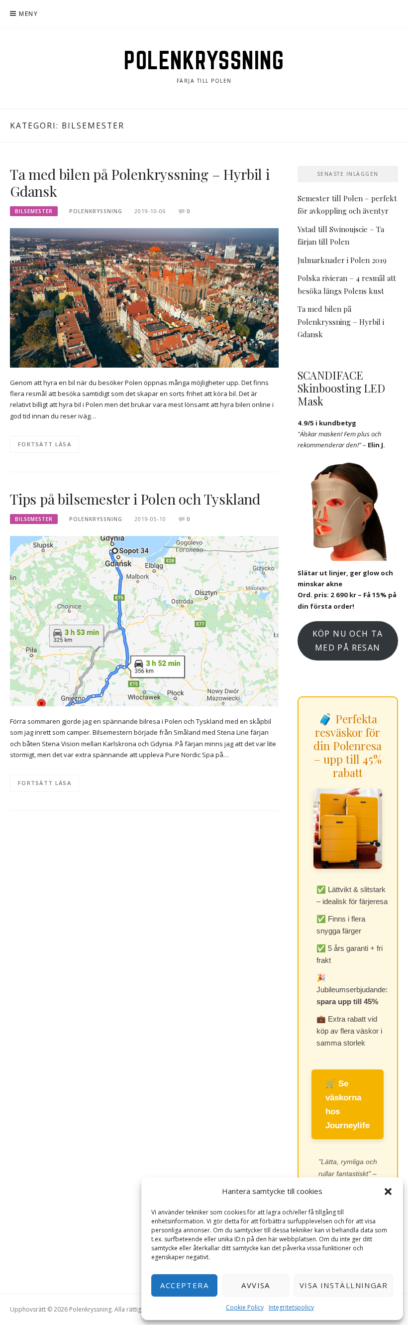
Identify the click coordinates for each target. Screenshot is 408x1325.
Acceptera (184, 1285)
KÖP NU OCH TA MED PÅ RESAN (347, 640)
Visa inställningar (344, 1285)
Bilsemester (34, 211)
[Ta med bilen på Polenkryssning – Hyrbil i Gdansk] (144, 296)
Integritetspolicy (291, 1307)
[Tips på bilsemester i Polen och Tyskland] (144, 620)
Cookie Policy (245, 1307)
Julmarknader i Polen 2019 (342, 260)
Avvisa (255, 1285)
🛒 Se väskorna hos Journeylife (347, 1104)
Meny (28, 13)
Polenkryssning (204, 60)
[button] (388, 1191)
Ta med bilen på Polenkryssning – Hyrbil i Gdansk (140, 182)
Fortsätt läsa (44, 444)
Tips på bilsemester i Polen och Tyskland (135, 499)
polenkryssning (95, 211)
